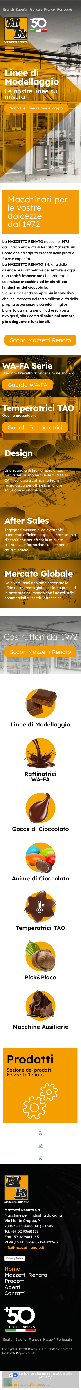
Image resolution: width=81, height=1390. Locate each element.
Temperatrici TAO (40, 927)
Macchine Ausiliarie (40, 1026)
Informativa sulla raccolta (28, 1384)
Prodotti (15, 1281)
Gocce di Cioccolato (40, 828)
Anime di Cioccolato (40, 878)
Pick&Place (40, 977)
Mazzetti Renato (25, 1275)
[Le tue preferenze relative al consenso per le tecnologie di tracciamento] (8, 1382)
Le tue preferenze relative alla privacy (45, 1375)
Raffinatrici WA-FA (40, 776)
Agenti (13, 1287)
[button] (9, 50)
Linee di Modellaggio (40, 724)
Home (12, 1269)
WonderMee (29, 1353)
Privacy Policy (14, 1258)
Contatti (15, 1293)
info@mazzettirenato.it (24, 1247)
